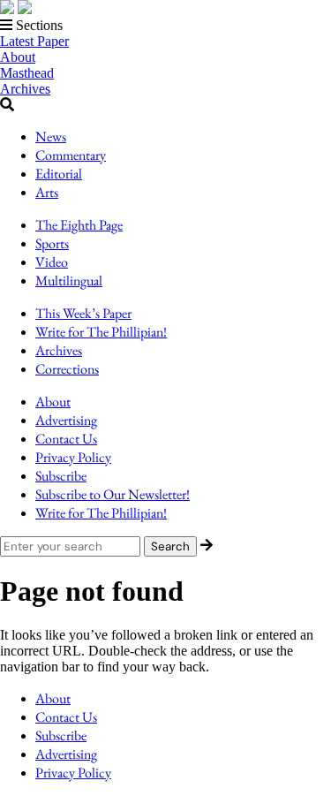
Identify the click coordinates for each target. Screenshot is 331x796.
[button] (165, 26)
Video (51, 262)
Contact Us (66, 438)
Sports (52, 243)
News (50, 136)
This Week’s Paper (83, 313)
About (17, 56)
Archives (25, 88)
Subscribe (61, 475)
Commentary (70, 155)
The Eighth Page (79, 225)
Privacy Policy (73, 457)
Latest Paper (34, 41)
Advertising (66, 420)
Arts (46, 192)
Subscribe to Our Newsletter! (112, 494)
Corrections (67, 369)
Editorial (58, 173)
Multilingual (68, 280)
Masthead (27, 72)
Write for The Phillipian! (101, 331)
